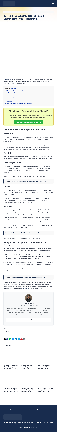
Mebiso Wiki (28, 427)
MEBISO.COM (7, 79)
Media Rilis (38, 409)
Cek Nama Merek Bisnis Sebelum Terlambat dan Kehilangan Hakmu (11, 389)
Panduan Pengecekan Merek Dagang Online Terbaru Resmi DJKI (28, 181)
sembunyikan (13, 88)
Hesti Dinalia (28, 303)
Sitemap (45, 409)
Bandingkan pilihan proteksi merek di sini (28, 122)
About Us (12, 409)
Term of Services (29, 409)
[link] (4, 339)
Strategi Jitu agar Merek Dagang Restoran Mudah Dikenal (26, 232)
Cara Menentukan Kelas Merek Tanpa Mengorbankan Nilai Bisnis (28, 277)
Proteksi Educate (8, 331)
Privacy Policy (20, 409)
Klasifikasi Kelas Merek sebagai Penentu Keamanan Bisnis (45, 389)
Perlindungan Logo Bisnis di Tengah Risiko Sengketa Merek (28, 389)
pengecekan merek (26, 288)
